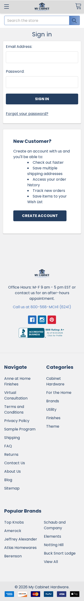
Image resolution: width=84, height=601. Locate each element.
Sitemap (12, 488)
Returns (11, 454)
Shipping (12, 437)
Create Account (40, 215)
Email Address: (19, 46)
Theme (52, 426)
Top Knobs (14, 522)
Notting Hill (53, 545)
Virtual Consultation (16, 395)
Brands (52, 401)
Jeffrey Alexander (20, 539)
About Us (12, 471)
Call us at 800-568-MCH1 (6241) (42, 307)
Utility (51, 409)
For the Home (58, 392)
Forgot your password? (27, 113)
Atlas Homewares (20, 547)
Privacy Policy (16, 420)
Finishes (53, 418)
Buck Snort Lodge (60, 553)
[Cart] (78, 6)
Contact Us (14, 463)
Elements (52, 536)
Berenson (13, 556)
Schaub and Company (55, 525)
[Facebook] (32, 320)
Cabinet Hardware (55, 381)
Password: (15, 71)
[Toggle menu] (6, 6)
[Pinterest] (52, 320)
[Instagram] (42, 320)
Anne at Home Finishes (17, 381)
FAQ (8, 446)
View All (51, 561)
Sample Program (19, 429)
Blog (8, 480)
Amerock (12, 530)
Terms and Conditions (14, 409)
